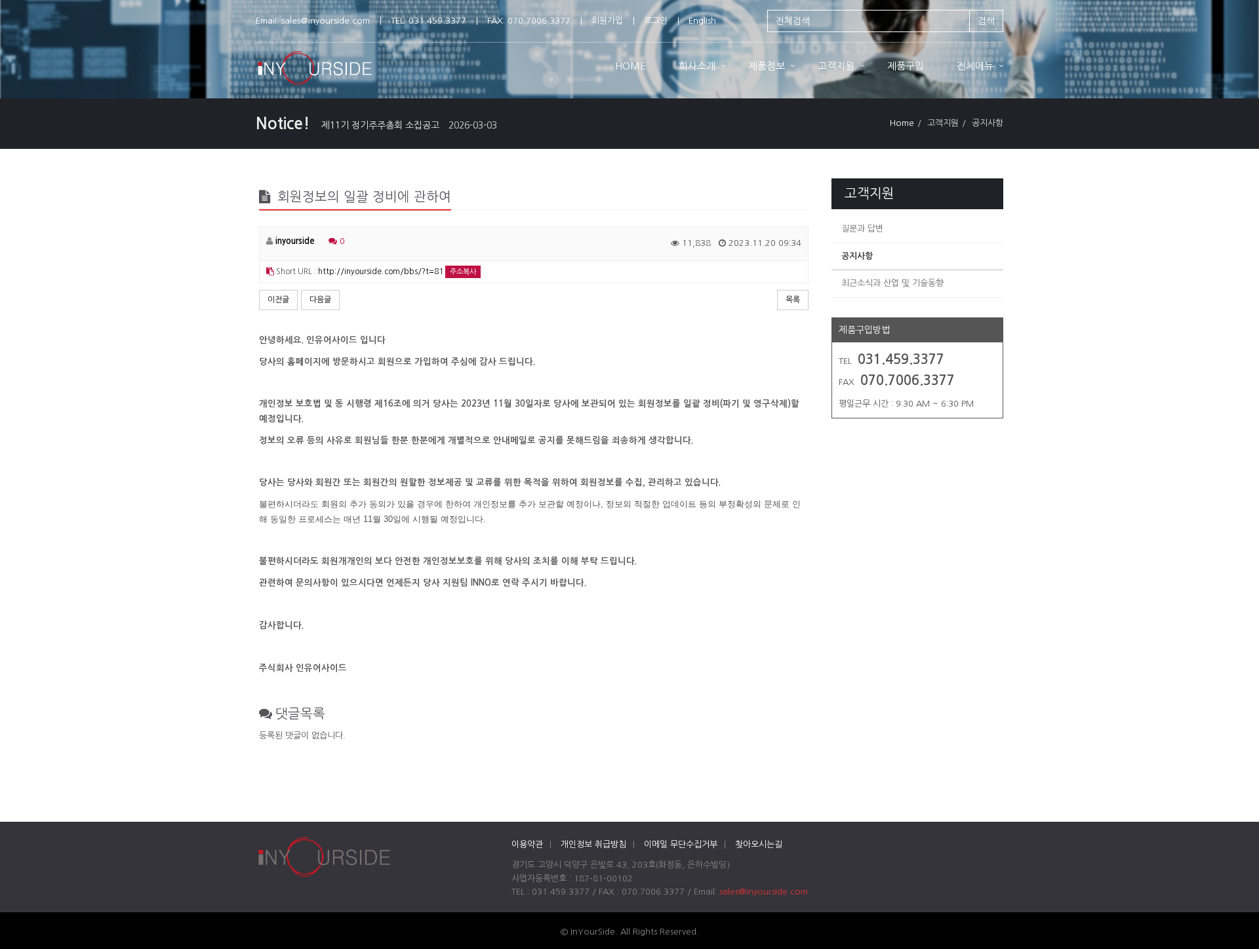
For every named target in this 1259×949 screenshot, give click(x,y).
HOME (630, 66)
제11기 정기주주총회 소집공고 (380, 125)
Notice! (283, 124)
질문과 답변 (862, 228)
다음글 (320, 300)
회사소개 (697, 66)
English (702, 20)
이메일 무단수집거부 (680, 844)
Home (902, 123)
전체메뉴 (975, 66)
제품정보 (766, 66)
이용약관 (527, 844)
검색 (986, 21)
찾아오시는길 (758, 844)
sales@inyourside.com (325, 20)
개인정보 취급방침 (593, 844)
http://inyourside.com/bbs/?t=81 (380, 271)
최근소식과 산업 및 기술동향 (892, 283)
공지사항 (857, 256)
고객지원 (836, 66)
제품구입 (905, 66)
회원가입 (607, 20)
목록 (793, 300)
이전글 (278, 300)
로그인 (656, 20)
